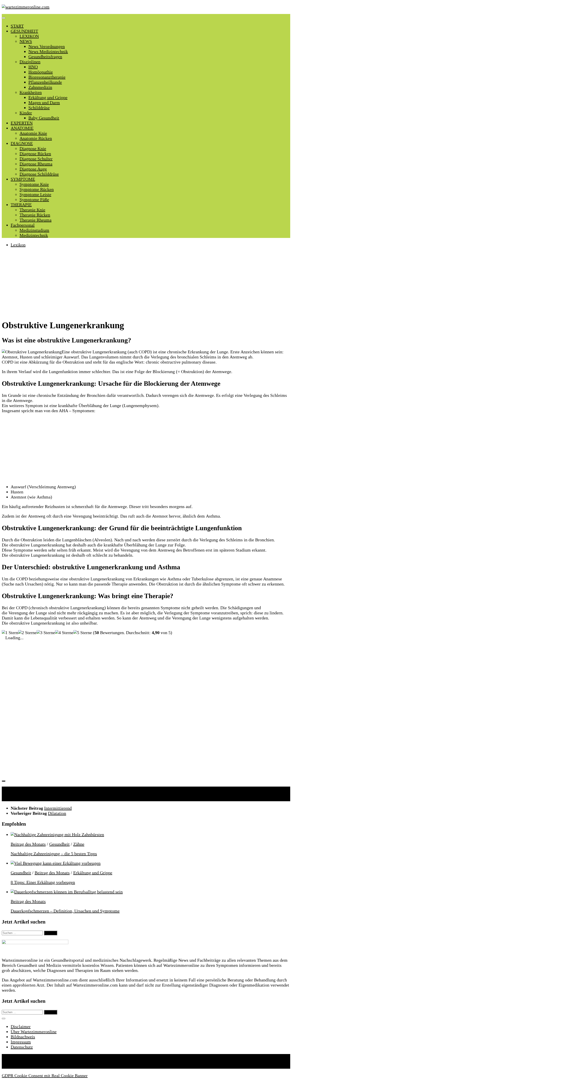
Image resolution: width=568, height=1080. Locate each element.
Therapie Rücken (35, 214)
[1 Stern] (10, 632)
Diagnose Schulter (36, 158)
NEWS (26, 41)
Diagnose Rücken (35, 153)
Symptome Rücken (37, 189)
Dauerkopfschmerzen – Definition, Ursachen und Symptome (65, 910)
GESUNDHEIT (24, 31)
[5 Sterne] (82, 632)
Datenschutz (22, 1046)
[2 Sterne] (27, 632)
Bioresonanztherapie (46, 77)
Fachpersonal (23, 225)
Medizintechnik (34, 235)
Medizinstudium (34, 230)
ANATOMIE (22, 128)
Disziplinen (30, 61)
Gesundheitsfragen (45, 56)
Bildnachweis (23, 1036)
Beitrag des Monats (28, 844)
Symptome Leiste (35, 194)
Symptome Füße (34, 199)
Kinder (26, 112)
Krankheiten (31, 92)
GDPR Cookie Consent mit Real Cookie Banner (45, 1075)
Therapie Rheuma (35, 220)
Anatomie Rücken (36, 138)
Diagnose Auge (33, 168)
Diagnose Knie (33, 148)
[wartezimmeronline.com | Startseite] (25, 6)
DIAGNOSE (22, 143)
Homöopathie (40, 71)
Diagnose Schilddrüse (39, 174)
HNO (33, 66)
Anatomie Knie (33, 133)
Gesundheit (59, 844)
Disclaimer (21, 1026)
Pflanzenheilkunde (45, 82)
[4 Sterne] (64, 632)
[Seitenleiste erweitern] (3, 781)
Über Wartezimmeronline (34, 1031)
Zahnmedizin (40, 87)
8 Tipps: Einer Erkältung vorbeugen (43, 882)
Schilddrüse (39, 107)
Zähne (78, 844)
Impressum (21, 1041)
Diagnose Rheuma (36, 163)
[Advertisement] (146, 283)
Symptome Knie (34, 184)
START (17, 26)
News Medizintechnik (48, 51)
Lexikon (18, 244)
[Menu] (3, 18)
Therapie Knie (32, 209)
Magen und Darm (44, 102)
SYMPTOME (23, 179)
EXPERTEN (22, 123)
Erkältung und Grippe (47, 97)
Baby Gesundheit (43, 117)
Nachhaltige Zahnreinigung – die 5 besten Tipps (54, 853)
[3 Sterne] (46, 632)
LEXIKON (29, 36)
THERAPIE (21, 204)
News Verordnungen (46, 46)
